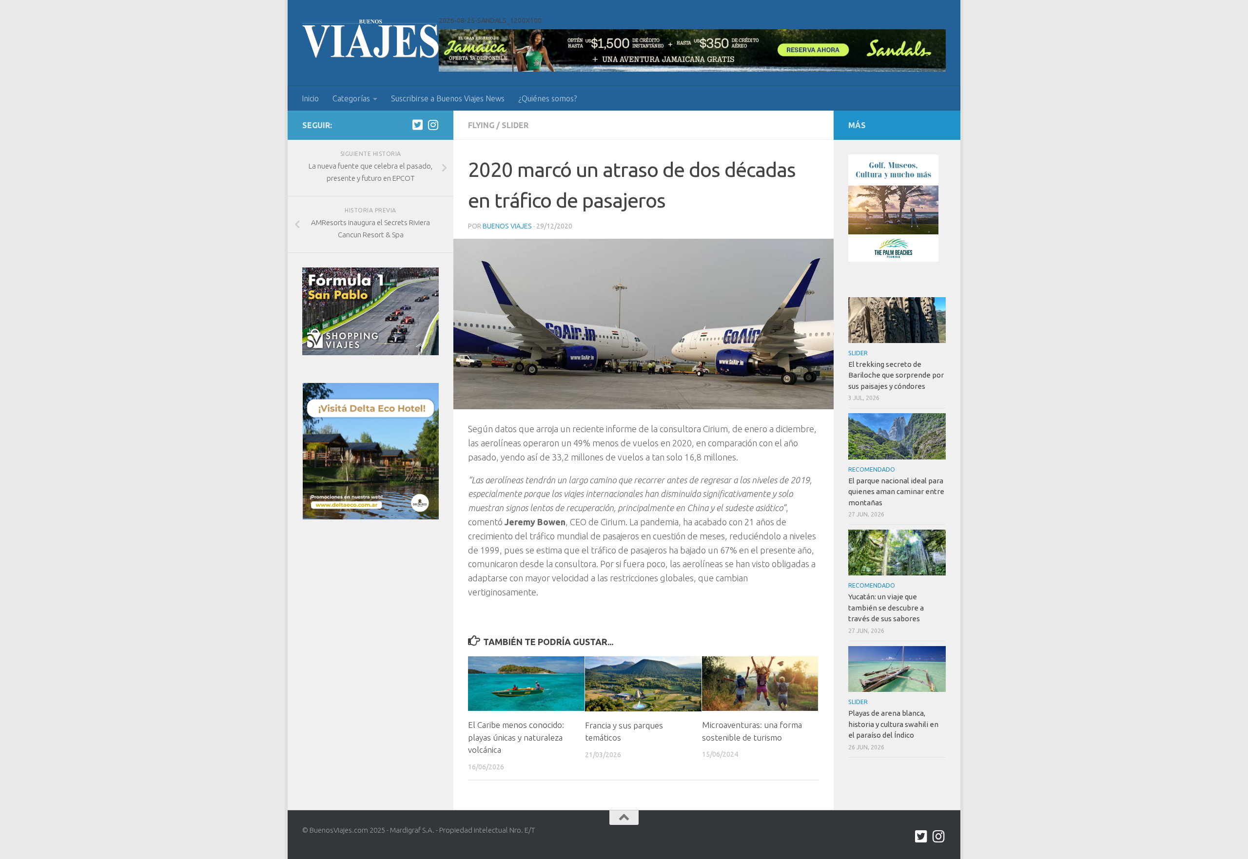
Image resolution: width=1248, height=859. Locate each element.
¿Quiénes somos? (547, 98)
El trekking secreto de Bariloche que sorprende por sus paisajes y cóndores (896, 375)
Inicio (310, 98)
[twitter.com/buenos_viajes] (417, 125)
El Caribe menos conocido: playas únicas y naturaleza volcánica (516, 737)
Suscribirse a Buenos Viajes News (448, 98)
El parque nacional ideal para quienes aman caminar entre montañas (896, 492)
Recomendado (871, 469)
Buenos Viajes (507, 226)
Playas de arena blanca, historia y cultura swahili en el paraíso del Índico (893, 724)
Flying (481, 125)
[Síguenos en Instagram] (433, 125)
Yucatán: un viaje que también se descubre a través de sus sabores (886, 607)
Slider (515, 125)
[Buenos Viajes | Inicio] (370, 38)
